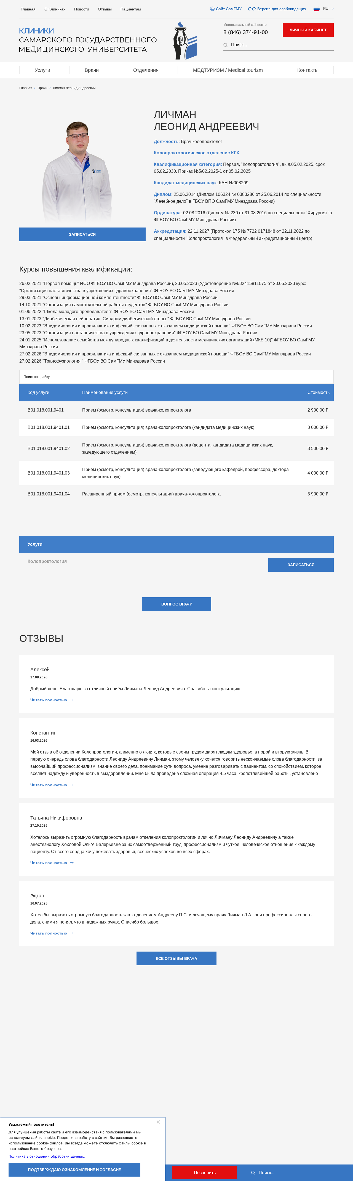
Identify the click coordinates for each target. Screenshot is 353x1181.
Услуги (42, 70)
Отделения (146, 70)
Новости (81, 9)
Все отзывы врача (176, 958)
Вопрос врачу (176, 604)
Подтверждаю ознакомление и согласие (74, 1169)
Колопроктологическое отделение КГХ (196, 152)
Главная (28, 9)
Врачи (92, 70)
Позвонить (205, 1172)
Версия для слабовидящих (281, 9)
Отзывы (105, 9)
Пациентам (131, 9)
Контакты (308, 70)
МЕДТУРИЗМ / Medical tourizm (228, 70)
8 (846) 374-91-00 (245, 32)
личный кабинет (308, 30)
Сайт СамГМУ (229, 9)
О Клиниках (54, 9)
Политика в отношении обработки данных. (47, 1156)
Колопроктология (47, 561)
